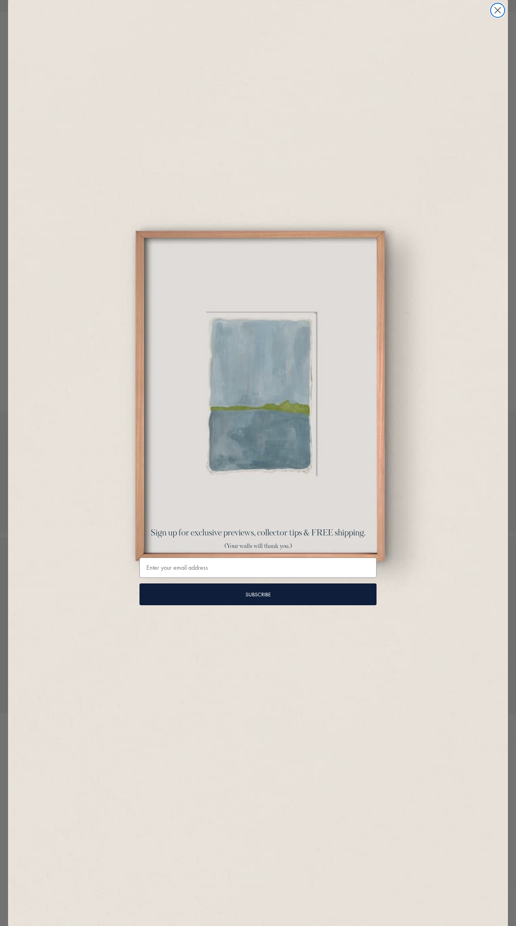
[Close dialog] (498, 10)
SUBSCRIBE (258, 594)
